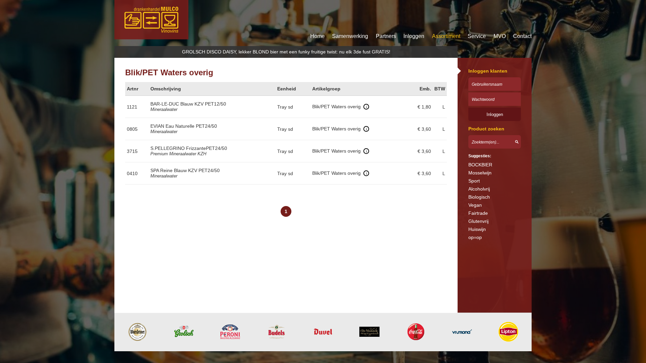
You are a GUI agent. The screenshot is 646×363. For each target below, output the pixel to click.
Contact (522, 36)
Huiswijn (477, 229)
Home (317, 36)
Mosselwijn (480, 172)
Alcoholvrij (479, 189)
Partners (386, 36)
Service (477, 36)
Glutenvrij (478, 221)
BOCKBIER (480, 164)
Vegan (475, 205)
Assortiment (446, 36)
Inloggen (413, 36)
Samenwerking (350, 36)
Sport (474, 181)
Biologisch (479, 197)
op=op (475, 237)
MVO (500, 36)
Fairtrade (478, 213)
